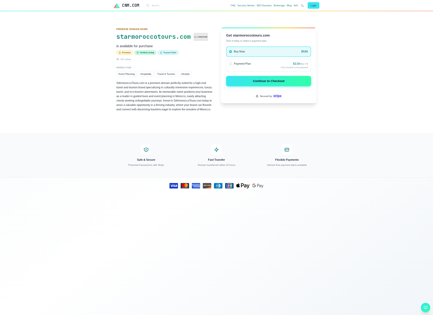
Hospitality (145, 74)
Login (313, 5)
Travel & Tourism (166, 74)
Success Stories (246, 5)
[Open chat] (425, 307)
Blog (289, 5)
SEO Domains (264, 5)
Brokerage (279, 5)
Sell (296, 5)
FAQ (233, 5)
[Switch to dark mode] (303, 5)
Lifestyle (185, 74)
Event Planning (127, 74)
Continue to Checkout (268, 81)
